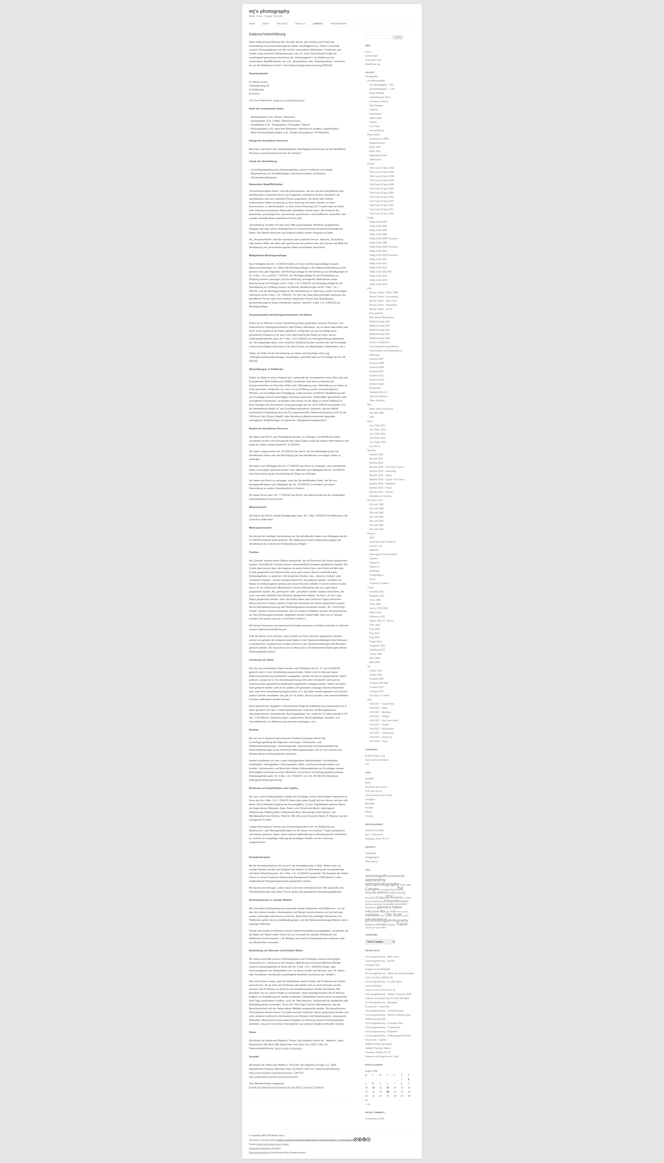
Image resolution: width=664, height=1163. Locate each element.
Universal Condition (379, 583)
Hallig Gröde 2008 (378, 234)
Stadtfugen (370, 853)
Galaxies (373, 109)
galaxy (404, 901)
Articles (300, 24)
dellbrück (383, 892)
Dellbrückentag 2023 (379, 325)
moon (399, 912)
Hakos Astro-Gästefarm (377, 760)
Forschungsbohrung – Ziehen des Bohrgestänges (389, 973)
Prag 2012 (374, 633)
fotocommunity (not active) (378, 795)
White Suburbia (377, 400)
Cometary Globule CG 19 (377, 1052)
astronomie (396, 876)
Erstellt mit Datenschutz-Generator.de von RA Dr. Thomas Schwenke (286, 1087)
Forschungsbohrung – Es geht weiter (383, 981)
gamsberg (369, 904)
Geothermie (370, 907)
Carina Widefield (373, 986)
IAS (367, 764)
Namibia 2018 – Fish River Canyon (386, 467)
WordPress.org (372, 64)
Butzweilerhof (376, 313)
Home (252, 24)
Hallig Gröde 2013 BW (380, 271)
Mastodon (370, 803)
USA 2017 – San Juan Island (383, 720)
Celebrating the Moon (380, 97)
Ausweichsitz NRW (379, 138)
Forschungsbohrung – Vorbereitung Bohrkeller (388, 1035)
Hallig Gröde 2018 (378, 284)
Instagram (370, 799)
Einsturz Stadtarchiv (379, 342)
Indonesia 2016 (377, 616)
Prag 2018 (374, 637)
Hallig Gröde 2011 (378, 259)
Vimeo (368, 812)
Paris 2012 (374, 625)
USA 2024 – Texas (378, 741)
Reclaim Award (376, 384)
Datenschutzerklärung (259, 1152)
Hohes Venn (375, 612)
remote (380, 924)
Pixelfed (369, 807)
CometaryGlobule (388, 889)
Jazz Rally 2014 (377, 433)
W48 (371, 417)
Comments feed (373, 60)
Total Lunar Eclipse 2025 (381, 180)
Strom (372, 579)
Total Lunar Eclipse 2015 (381, 168)
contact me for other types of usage (272, 1144)
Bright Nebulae (376, 93)
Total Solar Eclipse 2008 (381, 188)
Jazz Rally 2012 (377, 425)
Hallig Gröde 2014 (378, 276)
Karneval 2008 (376, 363)
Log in (368, 51)
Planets (373, 122)
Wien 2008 (374, 658)
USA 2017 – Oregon (379, 716)
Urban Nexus (371, 861)
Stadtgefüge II (376, 575)
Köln (369, 288)
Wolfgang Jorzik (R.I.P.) (377, 838)
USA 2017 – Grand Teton (381, 704)
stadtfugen (374, 571)
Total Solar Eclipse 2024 (381, 213)
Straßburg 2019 (377, 649)
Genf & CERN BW (378, 608)
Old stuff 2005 (376, 525)
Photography (339, 24)
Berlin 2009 (375, 147)
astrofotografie (376, 876)
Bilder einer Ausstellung (381, 409)
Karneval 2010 (376, 371)
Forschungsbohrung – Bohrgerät (381, 1002)
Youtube (369, 816)
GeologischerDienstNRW (395, 904)
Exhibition (407, 898)
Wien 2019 (374, 662)
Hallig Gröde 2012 (378, 263)
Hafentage (374, 355)
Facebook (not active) (376, 787)
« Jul (367, 1104)
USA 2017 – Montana (380, 712)
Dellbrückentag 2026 (379, 338)
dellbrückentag (397, 892)
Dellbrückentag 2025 (379, 334)
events (398, 897)
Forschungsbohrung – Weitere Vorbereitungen (388, 1015)
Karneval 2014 (376, 379)
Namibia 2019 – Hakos (380, 487)
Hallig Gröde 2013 (378, 267)
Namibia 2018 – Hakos (380, 475)
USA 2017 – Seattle (379, 724)
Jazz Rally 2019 (377, 442)
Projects (371, 533)
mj (366, 1118)
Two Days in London (379, 695)
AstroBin (369, 778)
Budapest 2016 (376, 595)
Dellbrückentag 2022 (379, 321)
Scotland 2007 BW (378, 683)
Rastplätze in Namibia (380, 496)
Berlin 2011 (374, 151)
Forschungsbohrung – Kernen (380, 961)
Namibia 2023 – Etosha (381, 492)
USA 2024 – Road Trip (380, 737)
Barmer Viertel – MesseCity (383, 300)
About (265, 24)
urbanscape (370, 928)
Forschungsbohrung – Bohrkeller (381, 1031)
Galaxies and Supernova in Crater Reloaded (387, 998)
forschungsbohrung (374, 901)
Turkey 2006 (375, 654)
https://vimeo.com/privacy (288, 1048)
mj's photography (269, 11)
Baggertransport (377, 143)
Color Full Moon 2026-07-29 (379, 977)
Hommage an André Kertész (383, 554)
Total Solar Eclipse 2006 (381, 184)
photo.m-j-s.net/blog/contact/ (289, 100)
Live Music (374, 446)
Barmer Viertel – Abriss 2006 (383, 292)
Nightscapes (375, 118)
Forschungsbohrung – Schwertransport (384, 1010)
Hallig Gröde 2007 (378, 230)
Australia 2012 (376, 591)
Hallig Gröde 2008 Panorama (383, 238)
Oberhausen (375, 159)
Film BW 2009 (376, 413)
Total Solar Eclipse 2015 (381, 201)
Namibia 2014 (376, 454)
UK (368, 666)
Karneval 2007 (376, 359)
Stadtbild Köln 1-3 (378, 392)
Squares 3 (374, 566)
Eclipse (371, 163)
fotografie (392, 901)
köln (393, 911)
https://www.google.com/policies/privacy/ (271, 1072)
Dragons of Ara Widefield (377, 969)
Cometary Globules (379, 101)
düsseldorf (370, 898)
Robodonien (375, 388)
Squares (373, 558)
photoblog (376, 920)
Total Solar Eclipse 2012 (381, 197)
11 (373, 1087)
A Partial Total (372, 965)
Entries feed (371, 56)
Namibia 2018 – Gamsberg (382, 471)
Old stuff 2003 (376, 517)
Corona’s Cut (375, 546)
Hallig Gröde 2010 (378, 251)
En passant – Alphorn (376, 1040)
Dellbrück (374, 550)
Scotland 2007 (376, 679)
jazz (388, 911)
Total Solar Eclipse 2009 (381, 192)
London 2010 (375, 670)
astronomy (375, 879)
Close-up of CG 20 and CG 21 (380, 990)
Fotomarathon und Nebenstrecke (385, 350)
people (405, 915)
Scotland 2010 (376, 687)
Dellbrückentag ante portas (378, 1044)
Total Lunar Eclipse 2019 (381, 176)
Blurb (367, 782)
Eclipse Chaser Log (375, 755)
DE (400, 888)
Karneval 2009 (376, 367)
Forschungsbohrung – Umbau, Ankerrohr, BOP (388, 994)
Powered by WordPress (260, 1148)
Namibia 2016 (376, 463)
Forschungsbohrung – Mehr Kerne (382, 956)
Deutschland (373, 134)
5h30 (371, 537)
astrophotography (382, 884)
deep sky (370, 892)
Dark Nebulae (376, 105)
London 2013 (375, 674)
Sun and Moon (376, 130)
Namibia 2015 (376, 458)
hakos (397, 907)
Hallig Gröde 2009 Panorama (383, 246)
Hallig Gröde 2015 (378, 280)
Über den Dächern (378, 396)
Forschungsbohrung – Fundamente (382, 1027)
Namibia (371, 450)
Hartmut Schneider (374, 830)
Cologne (372, 889)
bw (409, 884)
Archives (282, 24)
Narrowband (375, 114)
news (382, 916)
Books (403, 885)
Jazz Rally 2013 (377, 429)
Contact (318, 24)
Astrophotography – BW (381, 84)
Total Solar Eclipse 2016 (381, 205)
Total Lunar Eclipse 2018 (381, 172)
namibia (372, 915)
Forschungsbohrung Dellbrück (384, 346)
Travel (370, 587)
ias (382, 911)
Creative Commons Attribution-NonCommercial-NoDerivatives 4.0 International (314, 1140)
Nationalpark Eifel (378, 155)
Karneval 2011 (376, 375)
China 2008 (375, 600)
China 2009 (375, 604)
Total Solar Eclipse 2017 (381, 209)
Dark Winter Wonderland (381, 317)
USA (369, 699)
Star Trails (374, 126)
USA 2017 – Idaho (378, 708)
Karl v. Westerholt (374, 834)
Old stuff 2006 (376, 529)
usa (378, 927)
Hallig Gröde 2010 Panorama (383, 255)
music (405, 911)
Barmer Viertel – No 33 (380, 309)
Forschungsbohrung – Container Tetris (384, 1023)
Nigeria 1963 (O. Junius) (381, 620)
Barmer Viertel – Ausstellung (383, 296)
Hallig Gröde (372, 911)
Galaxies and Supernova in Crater (382, 1056)
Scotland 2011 (376, 691)
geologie (378, 904)
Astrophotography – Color (382, 89)
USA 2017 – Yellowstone (381, 733)
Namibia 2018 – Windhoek (382, 483)
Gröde (370, 217)
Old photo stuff (374, 500)
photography (398, 920)
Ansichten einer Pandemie (382, 541)
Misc (369, 404)
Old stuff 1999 (376, 504)
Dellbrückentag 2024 (379, 330)
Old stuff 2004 (376, 521)
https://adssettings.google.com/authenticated (273, 1076)
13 (387, 1087)
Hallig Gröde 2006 (378, 226)
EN (389, 897)
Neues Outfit (377, 1118)
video (383, 927)
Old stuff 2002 (376, 512)
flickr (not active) (373, 791)
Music (370, 421)
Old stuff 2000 (376, 508)
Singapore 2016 (377, 645)
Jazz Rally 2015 (377, 438)
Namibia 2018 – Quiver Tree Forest (386, 479)
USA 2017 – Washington (381, 728)
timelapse (390, 925)
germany (384, 907)
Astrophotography (376, 80)
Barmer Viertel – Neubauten (383, 305)
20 (387, 1091)
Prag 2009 (374, 629)
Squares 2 (374, 562)
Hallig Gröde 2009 (378, 242)
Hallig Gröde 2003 (378, 222)
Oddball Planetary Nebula (378, 1048)
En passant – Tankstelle (377, 1006)
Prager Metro (375, 641)
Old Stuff (393, 915)
